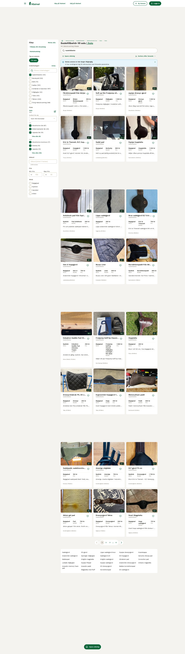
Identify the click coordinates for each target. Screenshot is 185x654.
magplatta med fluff (88, 570)
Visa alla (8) (36, 136)
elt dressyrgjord (105, 566)
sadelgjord (66, 552)
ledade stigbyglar (68, 563)
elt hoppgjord (124, 556)
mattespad (65, 559)
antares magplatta (144, 563)
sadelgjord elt (105, 556)
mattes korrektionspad (127, 566)
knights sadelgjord (106, 559)
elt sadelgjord (124, 570)
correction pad (143, 559)
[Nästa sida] (121, 542)
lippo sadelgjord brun (108, 552)
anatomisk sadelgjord (69, 556)
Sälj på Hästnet (75, 3)
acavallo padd (86, 566)
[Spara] (88, 94)
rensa (54, 66)
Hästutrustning (35, 51)
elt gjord (84, 552)
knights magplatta (87, 559)
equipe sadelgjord (106, 563)
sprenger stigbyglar (88, 556)
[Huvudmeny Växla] (25, 3)
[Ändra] (55, 111)
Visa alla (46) (37, 153)
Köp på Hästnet (59, 3)
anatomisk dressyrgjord (127, 563)
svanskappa (142, 552)
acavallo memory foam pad (70, 567)
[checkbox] (30, 75)
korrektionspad (105, 570)
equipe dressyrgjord (126, 552)
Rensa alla (52, 42)
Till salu (34, 60)
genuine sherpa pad (145, 556)
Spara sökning (70, 56)
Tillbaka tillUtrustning (38, 47)
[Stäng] (155, 62)
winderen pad (124, 559)
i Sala (89, 43)
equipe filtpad (86, 563)
